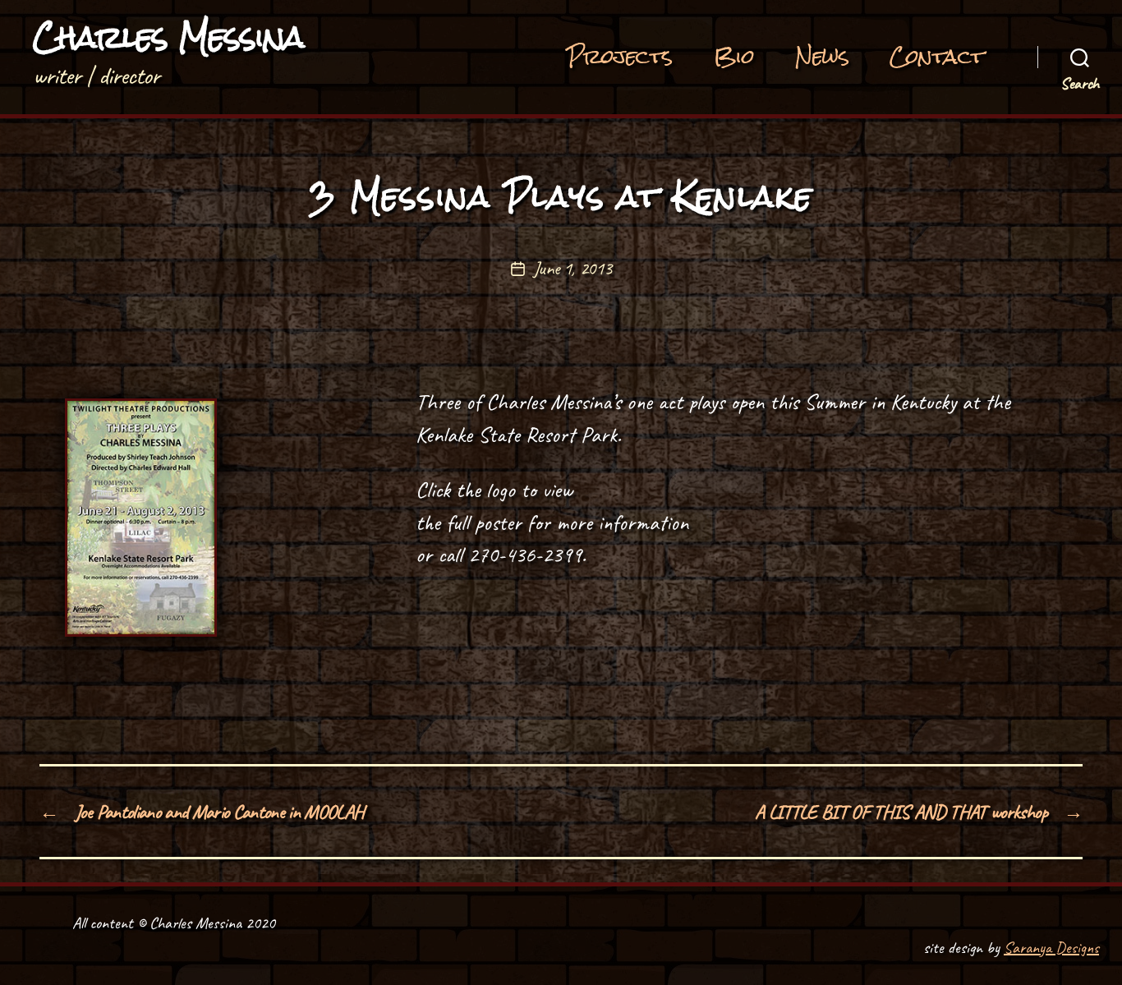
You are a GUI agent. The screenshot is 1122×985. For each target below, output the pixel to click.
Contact (937, 57)
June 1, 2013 (572, 268)
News (821, 57)
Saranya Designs (1051, 947)
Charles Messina (168, 37)
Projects (620, 57)
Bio (734, 57)
